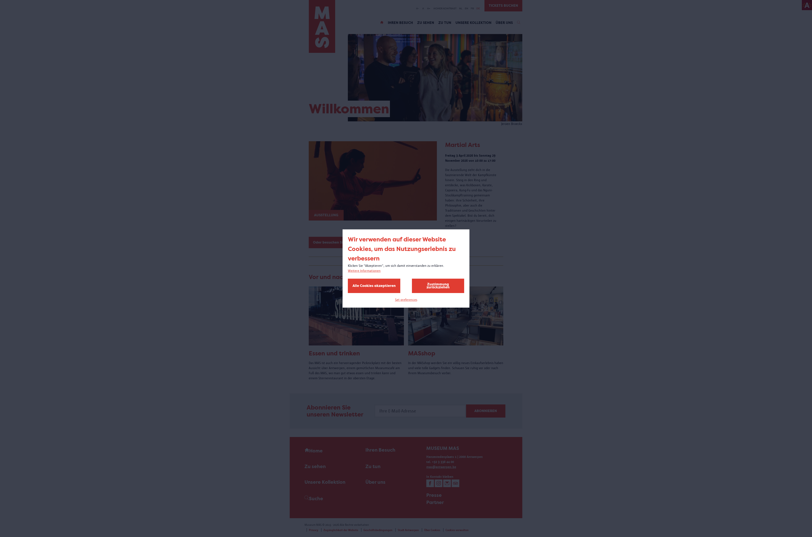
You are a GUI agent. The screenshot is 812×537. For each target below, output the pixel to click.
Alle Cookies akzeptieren (374, 286)
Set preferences (406, 299)
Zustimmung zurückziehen (438, 285)
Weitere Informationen (364, 271)
